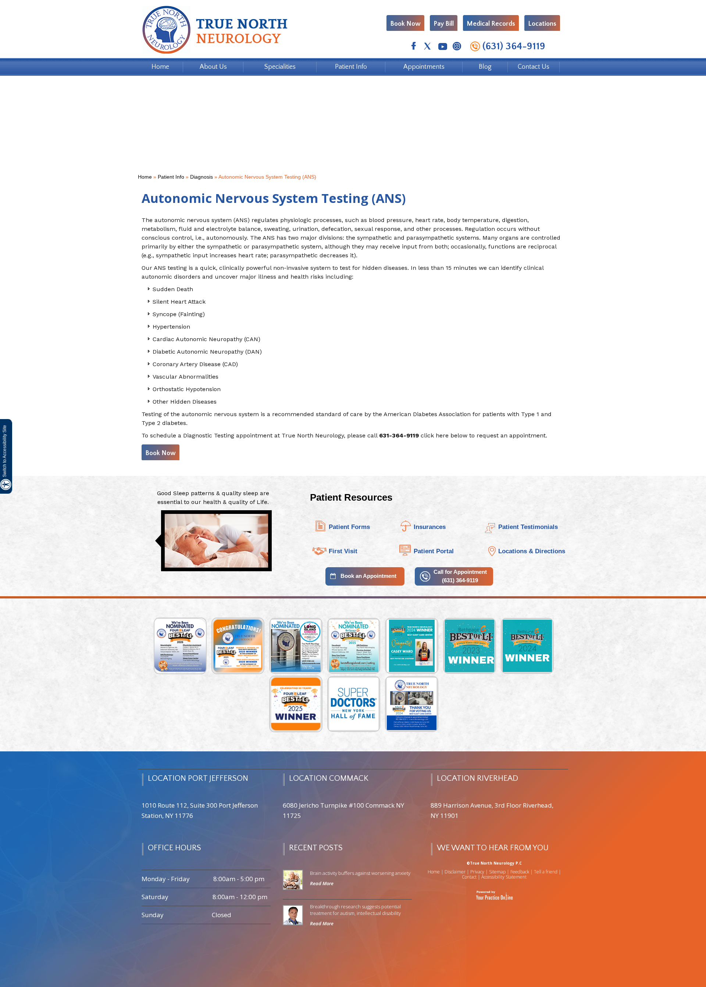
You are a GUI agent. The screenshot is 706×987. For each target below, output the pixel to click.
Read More (322, 883)
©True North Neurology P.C (494, 863)
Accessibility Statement (504, 877)
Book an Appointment (368, 576)
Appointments (424, 67)
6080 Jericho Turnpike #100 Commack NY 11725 (343, 810)
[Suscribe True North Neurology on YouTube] (442, 47)
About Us (213, 67)
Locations (542, 24)
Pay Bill (444, 24)
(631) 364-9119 (513, 46)
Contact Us (533, 67)
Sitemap (497, 872)
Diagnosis (201, 177)
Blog (485, 67)
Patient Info (351, 67)
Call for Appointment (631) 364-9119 (460, 576)
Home (160, 67)
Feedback (519, 872)
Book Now (405, 24)
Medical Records (491, 24)
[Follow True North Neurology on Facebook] (413, 47)
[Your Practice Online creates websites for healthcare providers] (494, 895)
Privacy (477, 872)
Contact (469, 877)
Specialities (280, 67)
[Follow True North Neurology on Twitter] (428, 47)
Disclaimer (455, 872)
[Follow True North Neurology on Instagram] (456, 47)
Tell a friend (545, 872)
